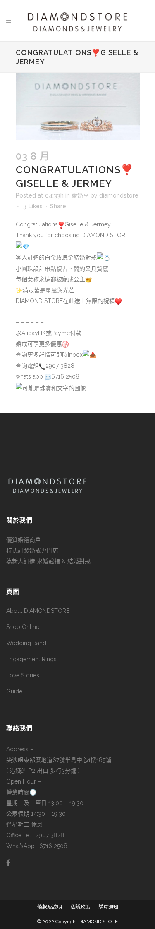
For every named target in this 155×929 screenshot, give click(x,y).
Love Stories (22, 675)
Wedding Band (26, 643)
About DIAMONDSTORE (37, 610)
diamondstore (118, 195)
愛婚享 (80, 195)
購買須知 (108, 907)
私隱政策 (80, 907)
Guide (14, 691)
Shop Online (22, 627)
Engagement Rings (31, 659)
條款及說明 (49, 907)
